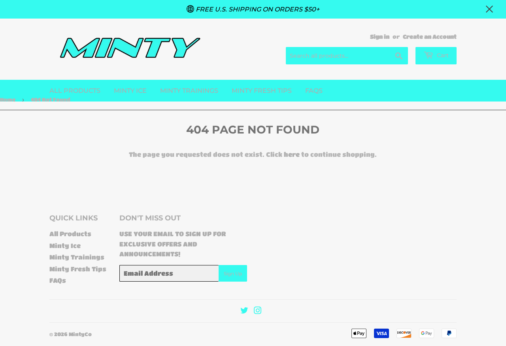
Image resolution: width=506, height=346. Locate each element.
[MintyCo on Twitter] (244, 311)
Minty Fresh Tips (262, 90)
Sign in (379, 36)
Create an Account (430, 36)
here (292, 154)
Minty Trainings (189, 90)
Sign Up (233, 273)
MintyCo (80, 334)
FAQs (314, 90)
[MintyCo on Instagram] (258, 311)
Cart (442, 55)
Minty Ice (130, 90)
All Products (74, 90)
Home (7, 99)
